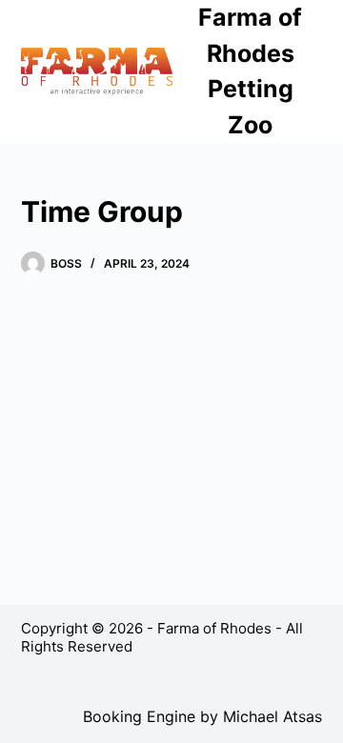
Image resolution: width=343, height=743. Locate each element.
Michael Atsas (272, 716)
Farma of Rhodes (214, 628)
